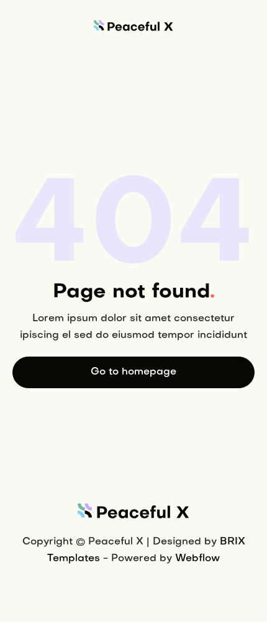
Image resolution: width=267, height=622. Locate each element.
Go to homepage (133, 372)
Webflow (197, 559)
